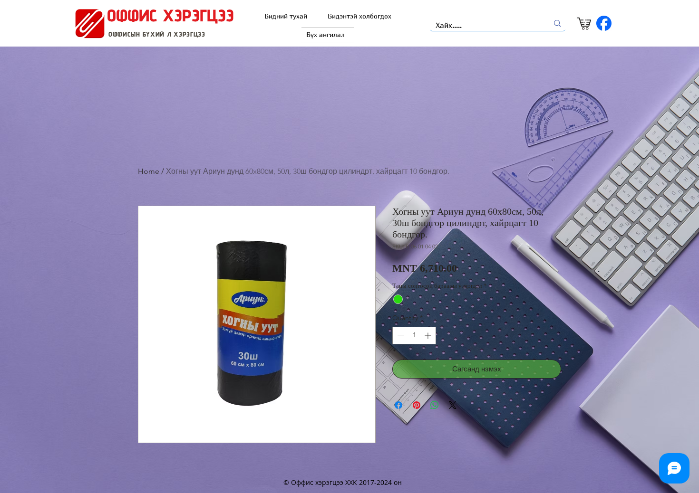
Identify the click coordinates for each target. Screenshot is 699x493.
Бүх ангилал (325, 34)
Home (148, 171)
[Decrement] (400, 335)
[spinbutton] (414, 335)
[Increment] (429, 335)
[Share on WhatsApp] (434, 405)
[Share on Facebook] (398, 405)
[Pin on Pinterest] (416, 405)
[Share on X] (452, 405)
